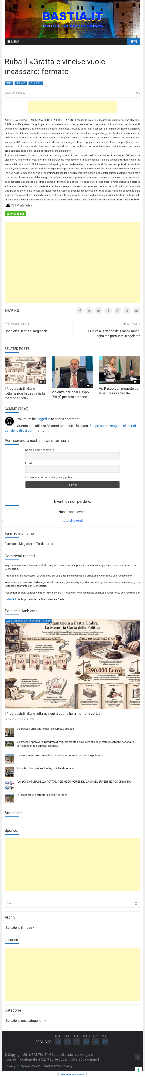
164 (96, 1042)
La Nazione (36, 83)
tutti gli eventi (72, 520)
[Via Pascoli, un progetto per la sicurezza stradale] (9, 732)
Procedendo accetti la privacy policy (50, 477)
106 (67, 1042)
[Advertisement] (72, 107)
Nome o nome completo (39, 450)
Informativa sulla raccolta (72, 1074)
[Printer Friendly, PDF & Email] (15, 213)
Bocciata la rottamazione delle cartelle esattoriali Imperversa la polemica (60, 755)
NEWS (133, 41)
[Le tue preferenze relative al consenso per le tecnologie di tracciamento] (138, 1070)
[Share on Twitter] (89, 310)
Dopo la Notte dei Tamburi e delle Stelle (42, 599)
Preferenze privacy (58, 1066)
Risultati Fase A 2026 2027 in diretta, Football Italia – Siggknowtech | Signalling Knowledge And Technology (63, 582)
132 (76, 1042)
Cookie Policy (30, 1066)
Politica (46, 621)
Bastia (9, 621)
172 (105, 1042)
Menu (15, 41)
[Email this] (136, 310)
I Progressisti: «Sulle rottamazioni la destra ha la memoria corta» (25, 393)
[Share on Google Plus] (117, 310)
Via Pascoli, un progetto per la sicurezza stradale (46, 728)
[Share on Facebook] (80, 310)
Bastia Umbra (20, 621)
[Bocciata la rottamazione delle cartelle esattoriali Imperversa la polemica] (9, 759)
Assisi (8, 83)
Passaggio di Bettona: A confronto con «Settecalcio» (103, 575)
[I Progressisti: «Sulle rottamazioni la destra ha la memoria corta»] (72, 664)
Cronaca (20, 83)
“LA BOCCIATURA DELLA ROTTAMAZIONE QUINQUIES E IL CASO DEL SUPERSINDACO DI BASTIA (74, 781)
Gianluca (12, 719)
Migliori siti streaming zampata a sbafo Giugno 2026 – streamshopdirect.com (47, 565)
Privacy (10, 1066)
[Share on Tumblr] (108, 310)
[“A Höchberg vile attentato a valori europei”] (9, 798)
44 (58, 1042)
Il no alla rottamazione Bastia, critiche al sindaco (45, 768)
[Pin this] (127, 310)
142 (86, 1042)
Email (28, 463)
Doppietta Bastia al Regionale (26, 331)
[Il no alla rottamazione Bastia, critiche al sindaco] (9, 772)
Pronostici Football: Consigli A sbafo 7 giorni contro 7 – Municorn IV (42, 592)
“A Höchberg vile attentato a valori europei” (42, 794)
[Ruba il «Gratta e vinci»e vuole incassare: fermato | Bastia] (72, 19)
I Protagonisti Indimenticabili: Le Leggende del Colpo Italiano (38, 575)
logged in (43, 419)
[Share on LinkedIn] (99, 310)
